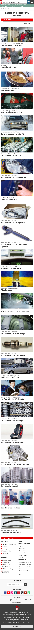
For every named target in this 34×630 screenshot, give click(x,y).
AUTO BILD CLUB (17, 602)
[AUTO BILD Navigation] (32, 2)
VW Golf (21, 546)
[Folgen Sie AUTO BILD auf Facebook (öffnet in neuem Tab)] (5, 592)
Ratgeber (5, 2)
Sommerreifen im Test (25, 562)
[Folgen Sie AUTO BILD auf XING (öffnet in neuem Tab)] (15, 592)
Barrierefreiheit (7, 614)
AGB (6, 612)
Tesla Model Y (23, 553)
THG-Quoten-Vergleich (8, 569)
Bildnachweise (27, 622)
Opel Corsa (22, 551)
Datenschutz (13, 612)
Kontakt (16, 619)
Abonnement (6, 600)
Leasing (4, 546)
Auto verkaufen (6, 551)
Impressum (9, 619)
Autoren (18, 622)
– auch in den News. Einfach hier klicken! (13, 5)
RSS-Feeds (28, 600)
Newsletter (17, 581)
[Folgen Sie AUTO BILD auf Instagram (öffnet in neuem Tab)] (12, 592)
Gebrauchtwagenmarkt (9, 544)
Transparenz (24, 619)
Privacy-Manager (23, 612)
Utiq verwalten (26, 617)
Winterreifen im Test (25, 564)
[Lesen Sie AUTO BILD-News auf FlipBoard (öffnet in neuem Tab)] (25, 592)
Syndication (14, 600)
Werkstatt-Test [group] (5, 8)
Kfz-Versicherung (7, 560)
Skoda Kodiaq (23, 555)
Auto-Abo (5, 553)
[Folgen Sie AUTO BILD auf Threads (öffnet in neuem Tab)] (22, 592)
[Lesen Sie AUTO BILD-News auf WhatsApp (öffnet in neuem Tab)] (29, 592)
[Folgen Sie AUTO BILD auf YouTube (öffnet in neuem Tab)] (8, 592)
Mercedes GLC (23, 548)
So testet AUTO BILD (9, 622)
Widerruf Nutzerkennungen (12, 617)
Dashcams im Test (24, 571)
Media (22, 600)
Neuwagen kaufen (7, 549)
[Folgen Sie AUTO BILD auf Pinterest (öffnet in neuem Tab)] (18, 592)
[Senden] (25, 584)
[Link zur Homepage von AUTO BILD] (1, 2)
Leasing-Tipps (6, 562)
